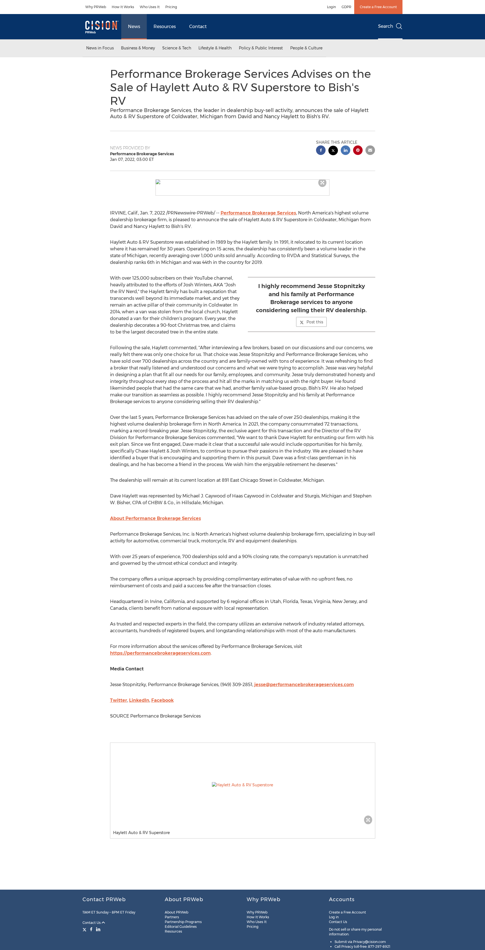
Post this (314, 322)
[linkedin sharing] (345, 150)
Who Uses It (150, 7)
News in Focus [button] (100, 48)
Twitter (118, 700)
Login (331, 7)
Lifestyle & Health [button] (215, 48)
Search (385, 26)
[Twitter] (85, 929)
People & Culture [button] (306, 48)
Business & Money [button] (138, 48)
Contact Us (92, 923)
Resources (165, 26)
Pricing (171, 7)
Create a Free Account (378, 7)
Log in (334, 917)
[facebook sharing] (321, 150)
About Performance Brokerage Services (155, 518)
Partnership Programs (183, 922)
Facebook (162, 700)
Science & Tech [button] (176, 48)
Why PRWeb (95, 7)
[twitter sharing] (333, 151)
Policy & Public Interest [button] (261, 48)
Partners (172, 917)
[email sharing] (370, 150)
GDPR (346, 7)
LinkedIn (139, 700)
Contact (198, 26)
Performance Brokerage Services (258, 213)
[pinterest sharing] (358, 150)
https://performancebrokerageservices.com (160, 653)
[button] (242, 182)
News (134, 26)
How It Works (123, 7)
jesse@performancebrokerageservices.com (304, 684)
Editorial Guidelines (181, 926)
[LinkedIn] (98, 929)
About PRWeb (176, 912)
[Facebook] (91, 929)
